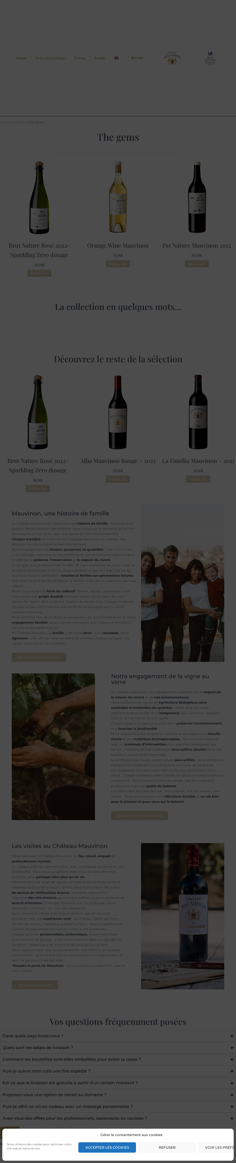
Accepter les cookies (107, 1147)
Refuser (167, 1147)
